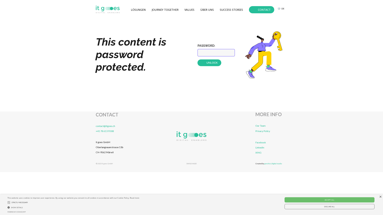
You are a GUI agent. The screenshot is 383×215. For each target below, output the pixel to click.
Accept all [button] (330, 200)
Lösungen (138, 9)
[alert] (191, 204)
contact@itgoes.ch (105, 126)
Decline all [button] (329, 206)
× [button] (380, 197)
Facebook (260, 142)
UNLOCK (212, 62)
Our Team (260, 125)
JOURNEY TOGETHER (165, 9)
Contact (264, 9)
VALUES (189, 9)
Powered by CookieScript (16, 212)
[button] (73, 207)
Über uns (207, 9)
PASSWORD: (206, 45)
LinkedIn (259, 147)
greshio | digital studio (273, 163)
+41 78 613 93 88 (105, 131)
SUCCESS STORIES (231, 9)
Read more (134, 198)
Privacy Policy (262, 131)
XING (258, 152)
